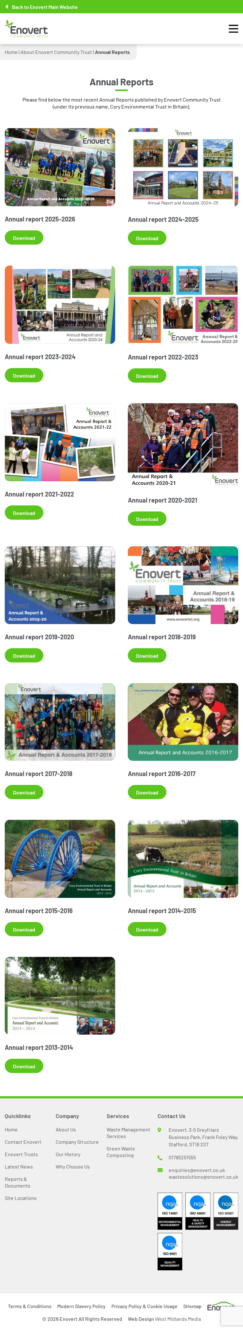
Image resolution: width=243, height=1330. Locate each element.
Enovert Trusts (21, 1154)
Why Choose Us (73, 1166)
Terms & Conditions (30, 1306)
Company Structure (77, 1141)
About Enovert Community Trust (56, 52)
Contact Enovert (23, 1141)
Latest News (19, 1166)
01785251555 (182, 1157)
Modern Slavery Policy (81, 1306)
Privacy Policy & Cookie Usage (144, 1306)
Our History (68, 1154)
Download (24, 237)
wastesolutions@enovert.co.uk (203, 1176)
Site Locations (21, 1198)
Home (11, 52)
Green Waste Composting (121, 1151)
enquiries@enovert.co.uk (197, 1170)
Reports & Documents (17, 1181)
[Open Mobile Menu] (233, 29)
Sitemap (192, 1306)
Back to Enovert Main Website (45, 6)
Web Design (164, 1318)
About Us (66, 1129)
